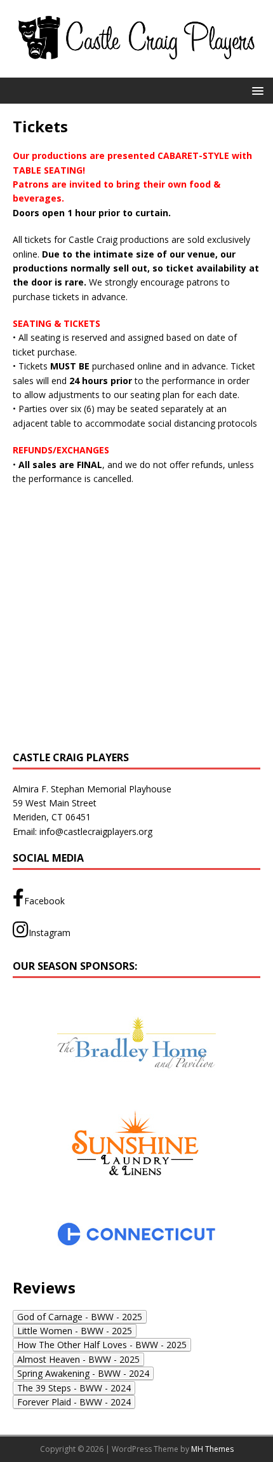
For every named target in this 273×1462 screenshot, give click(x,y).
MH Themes (212, 1449)
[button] (255, 90)
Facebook (44, 901)
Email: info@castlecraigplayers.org (82, 831)
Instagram (49, 933)
